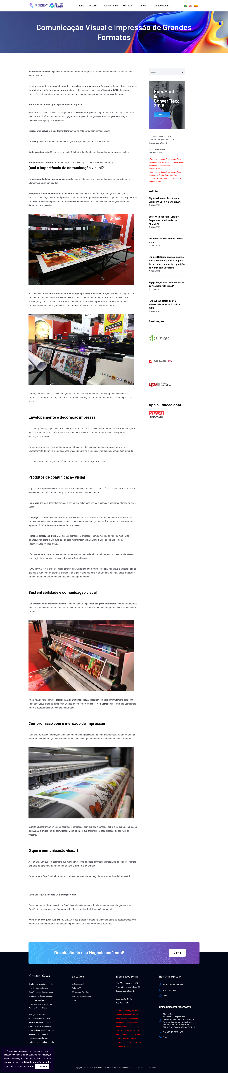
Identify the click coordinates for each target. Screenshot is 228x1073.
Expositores (111, 5)
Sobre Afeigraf (78, 984)
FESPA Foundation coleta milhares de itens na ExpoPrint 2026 (165, 304)
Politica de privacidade (81, 996)
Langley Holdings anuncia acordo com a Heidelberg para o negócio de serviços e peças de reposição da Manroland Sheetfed (167, 262)
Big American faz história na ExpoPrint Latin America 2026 (165, 200)
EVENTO (93, 5)
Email (165, 995)
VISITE (162, 114)
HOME (81, 5)
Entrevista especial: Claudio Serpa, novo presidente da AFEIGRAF (164, 220)
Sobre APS (76, 988)
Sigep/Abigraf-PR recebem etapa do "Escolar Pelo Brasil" (166, 284)
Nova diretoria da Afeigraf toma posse (166, 240)
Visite (177, 952)
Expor (143, 5)
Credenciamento (162, 5)
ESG (74, 1000)
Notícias (127, 5)
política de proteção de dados (36, 1062)
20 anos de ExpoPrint (81, 992)
